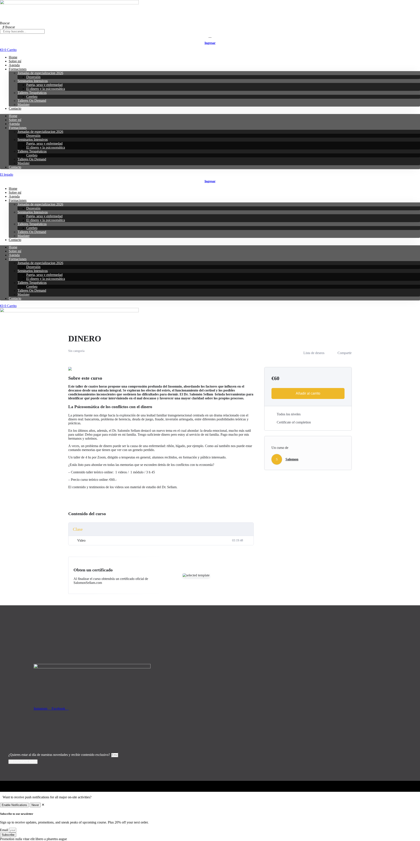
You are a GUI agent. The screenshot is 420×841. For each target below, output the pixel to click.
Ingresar (210, 43)
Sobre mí (15, 61)
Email (4, 830)
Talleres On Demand (32, 100)
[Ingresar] (210, 36)
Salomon (291, 459)
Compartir (345, 353)
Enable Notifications (14, 805)
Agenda (14, 65)
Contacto (15, 108)
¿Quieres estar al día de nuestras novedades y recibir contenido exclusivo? (59, 755)
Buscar (5, 23)
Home (13, 57)
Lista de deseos (313, 353)
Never (35, 805)
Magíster (24, 104)
